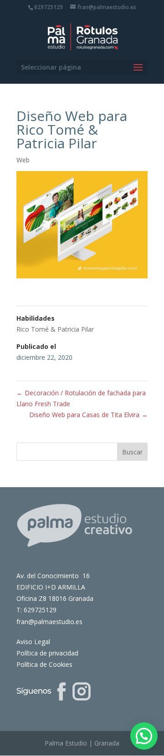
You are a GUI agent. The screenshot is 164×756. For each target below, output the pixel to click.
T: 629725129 (36, 609)
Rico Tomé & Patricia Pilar (55, 329)
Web (23, 160)
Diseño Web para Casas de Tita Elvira (88, 414)
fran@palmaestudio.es (49, 621)
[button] (144, 736)
